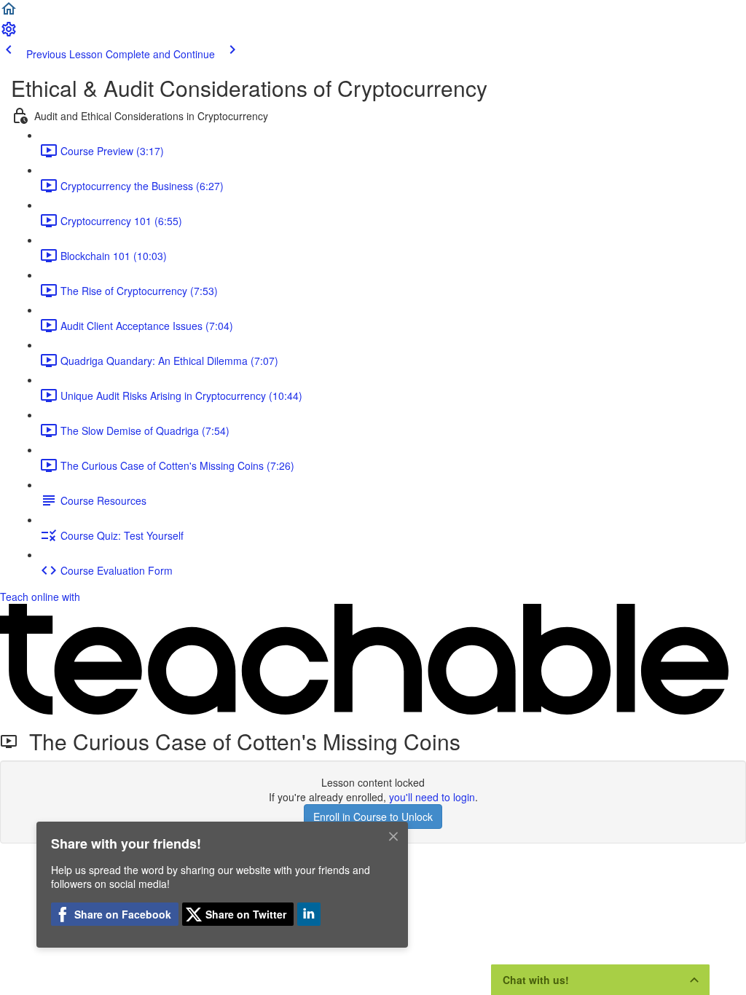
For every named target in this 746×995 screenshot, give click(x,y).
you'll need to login (432, 797)
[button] (8, 13)
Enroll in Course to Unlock (373, 816)
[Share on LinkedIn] (309, 914)
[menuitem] (8, 33)
